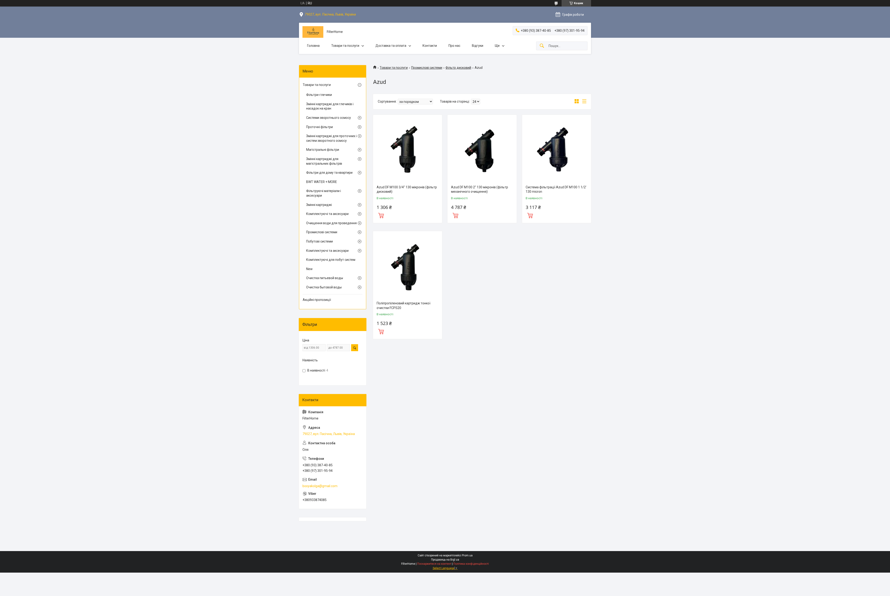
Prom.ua (467, 555)
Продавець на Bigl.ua (445, 559)
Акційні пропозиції (317, 300)
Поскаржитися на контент (434, 563)
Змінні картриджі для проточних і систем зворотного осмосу (331, 138)
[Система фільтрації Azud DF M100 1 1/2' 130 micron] (557, 149)
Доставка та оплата (390, 45)
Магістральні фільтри (322, 149)
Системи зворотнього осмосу (328, 118)
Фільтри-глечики (319, 95)
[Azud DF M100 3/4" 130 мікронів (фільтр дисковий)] (408, 149)
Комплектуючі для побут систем (330, 260)
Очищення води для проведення (331, 223)
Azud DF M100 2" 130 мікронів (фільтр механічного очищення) (479, 189)
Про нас (454, 45)
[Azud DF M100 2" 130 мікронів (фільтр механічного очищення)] (482, 149)
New (309, 269)
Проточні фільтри (319, 127)
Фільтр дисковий (458, 67)
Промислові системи (426, 67)
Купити (381, 215)
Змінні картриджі (319, 205)
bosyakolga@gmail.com (319, 486)
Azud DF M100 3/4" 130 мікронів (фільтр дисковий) (407, 189)
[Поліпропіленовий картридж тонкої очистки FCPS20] (408, 265)
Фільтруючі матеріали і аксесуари (323, 193)
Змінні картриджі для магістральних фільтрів (324, 161)
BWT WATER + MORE (321, 182)
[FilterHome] (312, 32)
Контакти (430, 45)
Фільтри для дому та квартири (329, 172)
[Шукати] (542, 46)
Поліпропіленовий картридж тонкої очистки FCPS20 (403, 305)
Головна (313, 45)
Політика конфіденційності (471, 563)
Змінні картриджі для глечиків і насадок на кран (329, 106)
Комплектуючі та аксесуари (327, 214)
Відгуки (477, 45)
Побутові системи (319, 241)
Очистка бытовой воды (324, 287)
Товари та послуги (345, 45)
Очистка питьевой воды (324, 278)
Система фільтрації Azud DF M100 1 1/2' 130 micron (556, 189)
